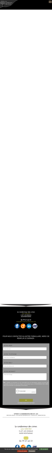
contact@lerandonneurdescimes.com (26, 321)
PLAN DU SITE (34, 415)
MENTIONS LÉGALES (11, 415)
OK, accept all (44, 449)
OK (26, 400)
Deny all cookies (23, 451)
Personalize (32, 451)
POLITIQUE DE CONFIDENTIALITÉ (23, 415)
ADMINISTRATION (41, 415)
